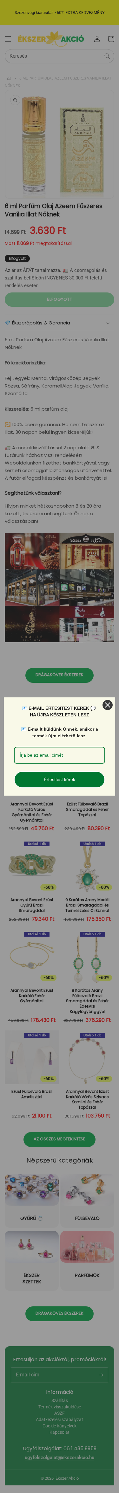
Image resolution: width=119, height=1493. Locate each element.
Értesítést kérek (59, 779)
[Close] (107, 705)
